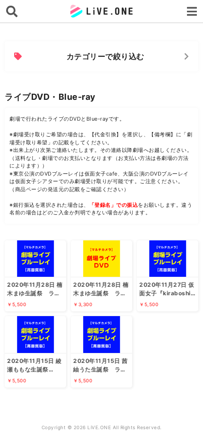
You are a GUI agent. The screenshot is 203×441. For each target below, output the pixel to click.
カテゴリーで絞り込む (105, 56)
